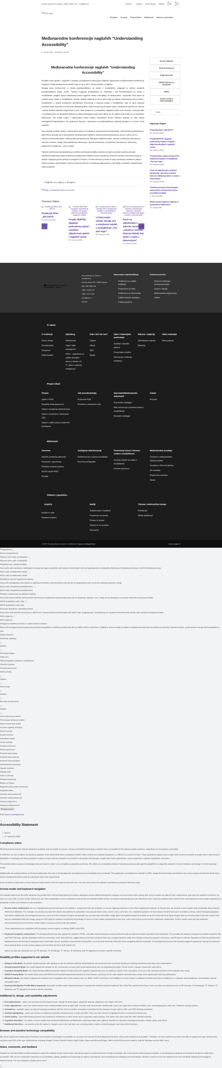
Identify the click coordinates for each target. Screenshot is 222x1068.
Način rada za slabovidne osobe (14, 572)
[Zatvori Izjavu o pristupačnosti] (1, 820)
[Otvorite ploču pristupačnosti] (1, 1066)
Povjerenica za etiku (126, 289)
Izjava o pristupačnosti (86, 544)
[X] (129, 182)
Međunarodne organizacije (165, 293)
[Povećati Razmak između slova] (1, 705)
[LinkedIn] (132, 182)
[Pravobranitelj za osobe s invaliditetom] (58, 285)
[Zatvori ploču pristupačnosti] (13, 550)
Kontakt (84, 302)
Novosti (66, 52)
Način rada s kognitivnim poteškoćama (16, 587)
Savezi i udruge (161, 289)
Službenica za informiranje (129, 293)
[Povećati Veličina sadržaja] (1, 642)
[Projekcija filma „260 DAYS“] (52, 207)
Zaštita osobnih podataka (129, 298)
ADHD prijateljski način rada (12, 601)
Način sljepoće (6, 616)
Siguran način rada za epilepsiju (14, 557)
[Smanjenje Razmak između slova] (1, 713)
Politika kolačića (125, 302)
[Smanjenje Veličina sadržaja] (1, 650)
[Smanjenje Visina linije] (1, 698)
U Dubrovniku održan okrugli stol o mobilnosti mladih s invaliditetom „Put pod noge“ (106, 224)
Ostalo (157, 298)
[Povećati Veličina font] (1, 676)
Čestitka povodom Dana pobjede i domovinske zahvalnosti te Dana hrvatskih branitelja (164, 190)
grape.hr (177, 544)
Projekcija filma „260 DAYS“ (162, 130)
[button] (176, 17)
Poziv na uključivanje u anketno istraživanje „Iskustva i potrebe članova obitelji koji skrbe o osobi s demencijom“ (133, 230)
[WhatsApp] (136, 182)
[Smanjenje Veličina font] (1, 683)
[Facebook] (125, 182)
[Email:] (140, 182)
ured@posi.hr (83, 4)
